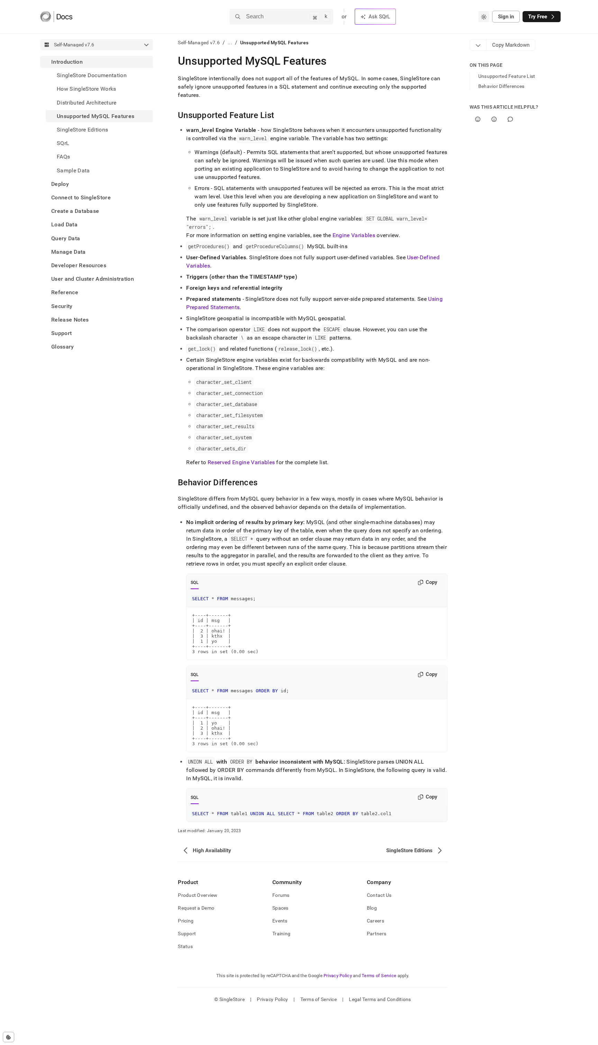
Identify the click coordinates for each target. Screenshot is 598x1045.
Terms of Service (379, 975)
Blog (372, 908)
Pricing (185, 921)
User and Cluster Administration (92, 279)
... (230, 42)
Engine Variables (354, 235)
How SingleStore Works (86, 88)
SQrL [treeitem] (63, 143)
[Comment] (510, 119)
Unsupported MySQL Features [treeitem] (95, 116)
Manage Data (68, 252)
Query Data (65, 238)
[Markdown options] (478, 45)
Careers (375, 921)
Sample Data (73, 170)
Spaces (280, 908)
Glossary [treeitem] (62, 346)
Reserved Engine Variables (241, 462)
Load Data (64, 224)
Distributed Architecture (87, 102)
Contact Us (379, 895)
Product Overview (197, 895)
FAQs (63, 156)
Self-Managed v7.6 (199, 42)
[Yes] (478, 119)
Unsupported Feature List (506, 76)
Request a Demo (196, 908)
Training (281, 933)
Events (280, 921)
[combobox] (483, 16)
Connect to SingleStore (81, 197)
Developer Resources (78, 265)
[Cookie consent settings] (8, 1037)
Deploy (60, 184)
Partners (376, 933)
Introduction (67, 61)
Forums (281, 895)
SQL (195, 582)
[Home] (56, 16)
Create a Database (75, 211)
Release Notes (70, 319)
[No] (494, 119)
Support (61, 333)
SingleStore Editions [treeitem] (82, 129)
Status (185, 946)
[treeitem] (96, 116)
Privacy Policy (338, 975)
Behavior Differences (501, 86)
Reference (64, 292)
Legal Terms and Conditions (380, 999)
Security (62, 306)
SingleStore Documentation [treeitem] (92, 75)
